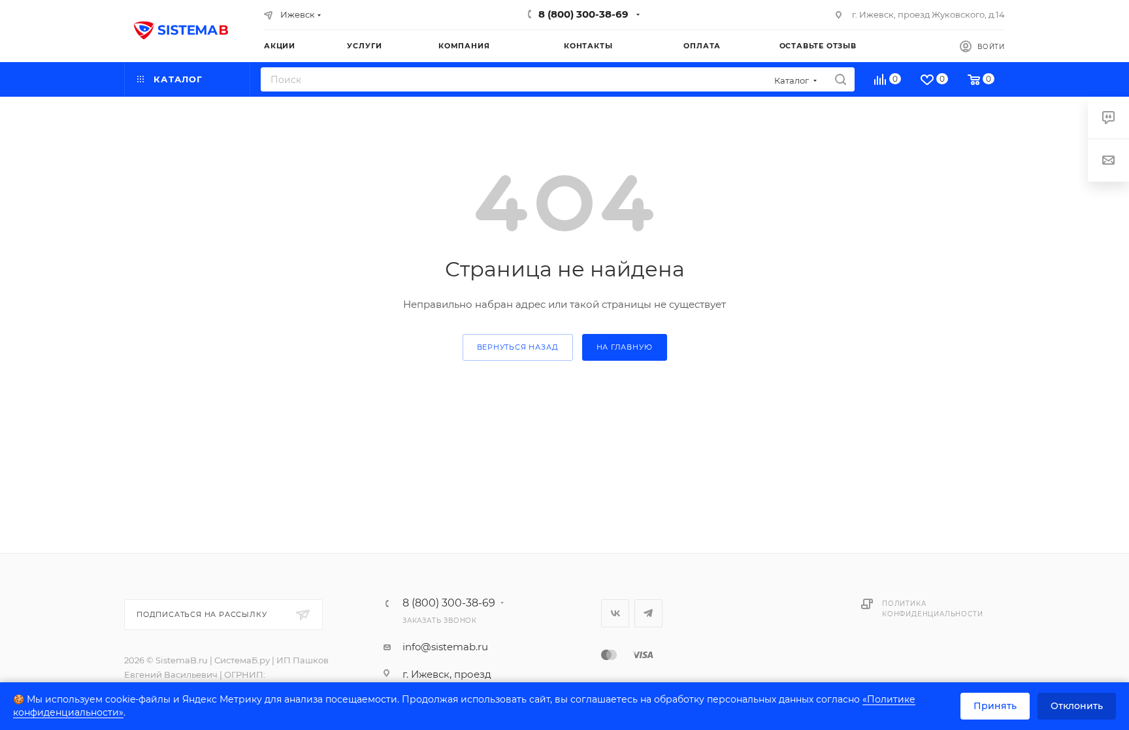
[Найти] (840, 79)
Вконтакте (615, 613)
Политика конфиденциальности (932, 608)
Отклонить (1077, 706)
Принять (995, 706)
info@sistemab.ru (445, 646)
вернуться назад (518, 347)
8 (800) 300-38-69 (583, 14)
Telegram (648, 613)
